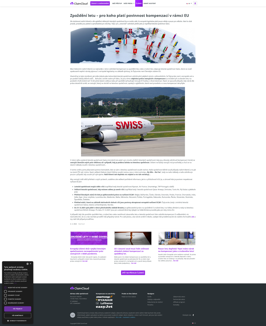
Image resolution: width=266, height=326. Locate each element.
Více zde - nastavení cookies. (125, 317)
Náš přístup (117, 3)
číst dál (84, 261)
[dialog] (17, 292)
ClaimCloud (79, 3)
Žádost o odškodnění (100, 3)
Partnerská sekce (179, 299)
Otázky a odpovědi (153, 299)
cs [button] (189, 3)
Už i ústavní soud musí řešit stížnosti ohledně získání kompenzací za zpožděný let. (131, 251)
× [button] (30, 263)
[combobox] (27, 264)
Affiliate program (179, 302)
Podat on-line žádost (129, 297)
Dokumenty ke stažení (155, 302)
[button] (129, 3)
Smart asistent (149, 3)
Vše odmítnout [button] (17, 315)
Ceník (149, 297)
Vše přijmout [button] (17, 309)
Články (139, 3)
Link (15, 283)
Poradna (150, 305)
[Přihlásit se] (195, 3)
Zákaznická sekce (179, 297)
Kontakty (176, 305)
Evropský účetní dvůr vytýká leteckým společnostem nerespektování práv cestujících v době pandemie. (88, 251)
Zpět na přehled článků (133, 273)
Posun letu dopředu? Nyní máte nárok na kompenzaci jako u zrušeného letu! (176, 249)
